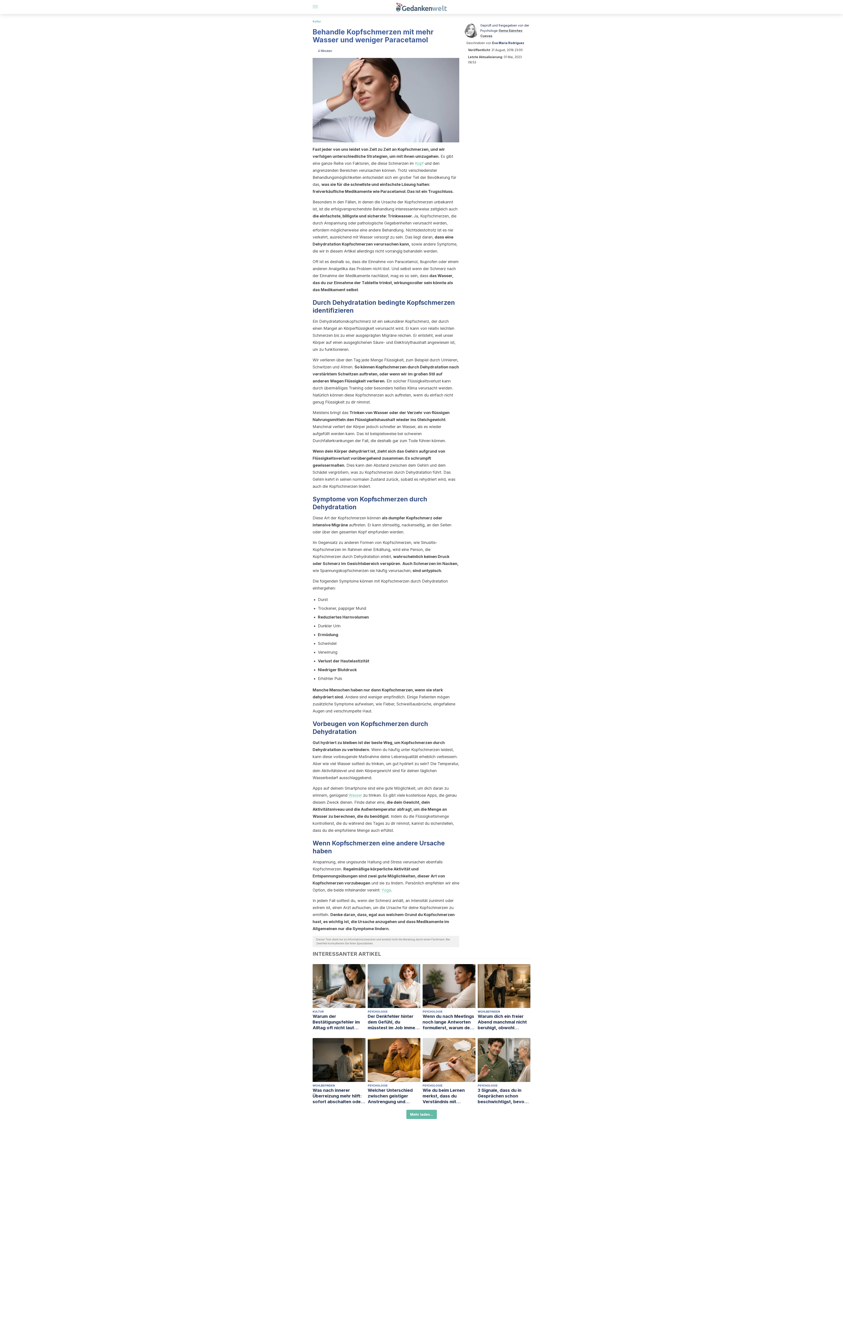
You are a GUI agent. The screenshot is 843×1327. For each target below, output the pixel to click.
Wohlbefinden (489, 1011)
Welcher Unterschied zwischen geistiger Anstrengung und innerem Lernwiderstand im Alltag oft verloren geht (394, 1096)
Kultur (317, 21)
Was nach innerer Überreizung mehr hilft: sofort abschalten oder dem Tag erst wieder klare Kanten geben (337, 1096)
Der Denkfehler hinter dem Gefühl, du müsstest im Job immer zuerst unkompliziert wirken (392, 1022)
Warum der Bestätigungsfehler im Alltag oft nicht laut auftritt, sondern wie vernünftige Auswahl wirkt (336, 1022)
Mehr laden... (421, 1114)
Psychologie (378, 1011)
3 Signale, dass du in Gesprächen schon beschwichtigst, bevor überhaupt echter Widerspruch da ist (502, 1096)
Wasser (355, 795)
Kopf (419, 163)
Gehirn (411, 451)
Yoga (386, 890)
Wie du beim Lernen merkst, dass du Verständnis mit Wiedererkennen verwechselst (444, 1096)
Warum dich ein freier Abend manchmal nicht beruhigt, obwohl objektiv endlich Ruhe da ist (504, 1022)
